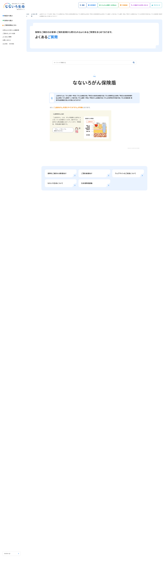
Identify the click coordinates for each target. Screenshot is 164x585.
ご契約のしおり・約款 (9, 33)
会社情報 (5, 44)
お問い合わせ (7, 40)
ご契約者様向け (86, 173)
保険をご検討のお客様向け (57, 173)
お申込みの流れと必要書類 (11, 30)
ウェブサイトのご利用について (125, 173)
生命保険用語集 (87, 183)
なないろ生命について (55, 183)
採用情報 (11, 44)
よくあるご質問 (7, 37)
